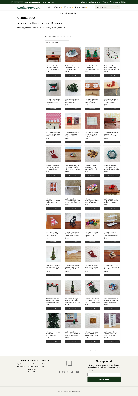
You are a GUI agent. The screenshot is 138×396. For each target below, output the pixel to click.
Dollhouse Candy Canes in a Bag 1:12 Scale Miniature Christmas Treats (52, 234)
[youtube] (77, 372)
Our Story (45, 364)
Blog (43, 366)
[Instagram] (63, 372)
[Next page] (95, 351)
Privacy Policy (32, 372)
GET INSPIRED (87, 2)
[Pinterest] (68, 372)
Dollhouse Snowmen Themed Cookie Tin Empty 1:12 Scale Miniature (111, 300)
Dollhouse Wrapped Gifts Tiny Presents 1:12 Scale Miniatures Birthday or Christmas (112, 267)
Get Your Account (116, 2)
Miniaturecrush (76, 391)
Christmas (75, 13)
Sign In (19, 364)
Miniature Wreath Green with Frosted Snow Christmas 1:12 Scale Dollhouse (111, 167)
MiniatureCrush (67, 391)
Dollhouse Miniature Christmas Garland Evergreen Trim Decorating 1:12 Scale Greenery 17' (72, 100)
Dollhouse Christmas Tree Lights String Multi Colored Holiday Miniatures (111, 67)
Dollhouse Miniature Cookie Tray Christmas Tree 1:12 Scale (111, 134)
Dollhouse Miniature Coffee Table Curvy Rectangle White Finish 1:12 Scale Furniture (72, 267)
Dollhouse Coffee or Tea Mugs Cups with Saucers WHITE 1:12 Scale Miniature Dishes (92, 100)
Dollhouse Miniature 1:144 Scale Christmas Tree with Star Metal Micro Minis (72, 333)
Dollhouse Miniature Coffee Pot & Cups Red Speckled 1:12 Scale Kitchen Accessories (111, 100)
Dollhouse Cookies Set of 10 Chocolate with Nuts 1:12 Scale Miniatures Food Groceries (91, 167)
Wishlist (106, 2)
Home (61, 13)
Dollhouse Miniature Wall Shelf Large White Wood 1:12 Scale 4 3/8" (73, 200)
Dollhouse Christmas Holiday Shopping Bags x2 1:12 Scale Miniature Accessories (72, 134)
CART (125, 2)
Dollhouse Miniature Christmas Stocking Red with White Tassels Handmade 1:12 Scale (52, 167)
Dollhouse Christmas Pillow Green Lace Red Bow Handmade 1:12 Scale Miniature (53, 100)
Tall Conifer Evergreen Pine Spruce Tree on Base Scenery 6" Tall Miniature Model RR (72, 300)
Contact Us (31, 364)
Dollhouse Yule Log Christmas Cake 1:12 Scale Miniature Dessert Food (72, 67)
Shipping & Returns (34, 366)
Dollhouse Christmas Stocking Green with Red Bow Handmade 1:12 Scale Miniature (92, 300)
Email (91, 371)
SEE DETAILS (51, 2)
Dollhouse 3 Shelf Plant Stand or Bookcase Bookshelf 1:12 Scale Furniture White (111, 234)
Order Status (21, 366)
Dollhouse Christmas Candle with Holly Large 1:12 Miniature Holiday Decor (53, 67)
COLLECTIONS (96, 2)
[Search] (118, 7)
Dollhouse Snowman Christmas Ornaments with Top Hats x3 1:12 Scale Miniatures (53, 333)
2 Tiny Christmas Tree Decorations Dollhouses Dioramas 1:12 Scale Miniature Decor (92, 67)
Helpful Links (32, 369)
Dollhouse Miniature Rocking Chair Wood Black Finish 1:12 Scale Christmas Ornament (72, 234)
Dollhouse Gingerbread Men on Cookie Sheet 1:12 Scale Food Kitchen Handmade (53, 200)
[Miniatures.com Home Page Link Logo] (69, 363)
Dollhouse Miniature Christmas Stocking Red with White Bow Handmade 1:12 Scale (92, 267)
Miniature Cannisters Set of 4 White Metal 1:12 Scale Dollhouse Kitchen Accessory (53, 134)
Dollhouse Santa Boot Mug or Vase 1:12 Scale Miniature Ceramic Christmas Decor (111, 200)
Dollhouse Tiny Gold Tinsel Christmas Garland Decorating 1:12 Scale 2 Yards (91, 333)
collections (67, 13)
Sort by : (48, 42)
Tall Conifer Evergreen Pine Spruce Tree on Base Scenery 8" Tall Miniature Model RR (53, 267)
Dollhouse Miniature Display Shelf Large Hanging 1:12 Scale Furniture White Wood (92, 134)
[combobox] (107, 7)
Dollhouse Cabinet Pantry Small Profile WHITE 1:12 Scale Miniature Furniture (110, 333)
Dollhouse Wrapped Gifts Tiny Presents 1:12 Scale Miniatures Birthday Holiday (92, 200)
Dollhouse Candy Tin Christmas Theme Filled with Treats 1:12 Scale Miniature (72, 167)
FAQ (81, 2)
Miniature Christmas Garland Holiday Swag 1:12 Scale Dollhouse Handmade (53, 300)
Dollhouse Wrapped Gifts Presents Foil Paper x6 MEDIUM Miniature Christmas (92, 234)
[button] (124, 2)
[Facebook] (59, 372)
